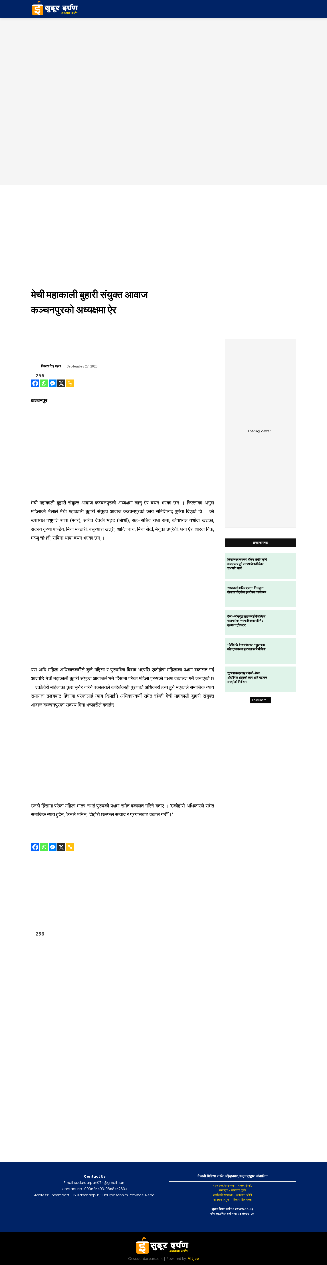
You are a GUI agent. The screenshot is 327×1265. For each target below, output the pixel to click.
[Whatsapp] (44, 383)
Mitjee (193, 1258)
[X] (61, 383)
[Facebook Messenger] (53, 383)
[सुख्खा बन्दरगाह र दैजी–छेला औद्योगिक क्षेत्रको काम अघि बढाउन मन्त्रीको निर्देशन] (283, 679)
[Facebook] (35, 383)
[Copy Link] (70, 383)
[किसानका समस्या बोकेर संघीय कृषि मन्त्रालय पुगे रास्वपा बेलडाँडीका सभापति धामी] (283, 565)
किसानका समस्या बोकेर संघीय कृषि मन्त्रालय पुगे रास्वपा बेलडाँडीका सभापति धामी (247, 563)
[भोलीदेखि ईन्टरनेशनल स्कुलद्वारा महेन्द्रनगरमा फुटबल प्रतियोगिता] (283, 651)
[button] (261, 9)
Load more (259, 700)
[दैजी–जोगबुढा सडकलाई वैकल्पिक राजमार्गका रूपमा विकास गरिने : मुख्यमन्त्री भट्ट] (283, 622)
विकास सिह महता (51, 366)
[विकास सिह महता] (36, 366)
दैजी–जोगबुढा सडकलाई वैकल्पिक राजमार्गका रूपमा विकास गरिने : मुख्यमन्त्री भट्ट (246, 620)
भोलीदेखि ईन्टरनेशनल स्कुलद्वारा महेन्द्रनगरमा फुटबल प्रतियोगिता (246, 647)
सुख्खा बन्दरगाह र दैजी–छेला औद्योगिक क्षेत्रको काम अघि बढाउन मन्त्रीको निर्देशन (247, 677)
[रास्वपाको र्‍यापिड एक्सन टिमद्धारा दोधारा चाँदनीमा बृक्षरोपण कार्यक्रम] (283, 594)
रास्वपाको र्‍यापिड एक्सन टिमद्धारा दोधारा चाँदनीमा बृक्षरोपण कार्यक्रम (246, 590)
